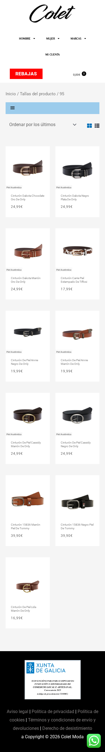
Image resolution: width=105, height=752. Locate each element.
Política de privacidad (53, 711)
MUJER (50, 38)
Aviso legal (18, 711)
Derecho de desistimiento (67, 728)
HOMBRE (25, 38)
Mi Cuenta (52, 54)
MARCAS (76, 38)
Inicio (11, 93)
